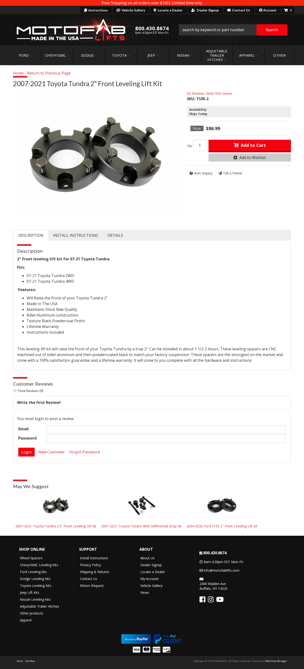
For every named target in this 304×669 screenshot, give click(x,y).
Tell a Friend (232, 173)
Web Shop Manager (276, 661)
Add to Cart (253, 145)
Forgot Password (84, 452)
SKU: (191, 98)
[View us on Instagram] (211, 600)
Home (18, 73)
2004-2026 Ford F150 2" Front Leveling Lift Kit (221, 526)
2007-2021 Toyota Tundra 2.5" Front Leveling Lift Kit (55, 526)
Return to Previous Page (49, 73)
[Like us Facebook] (202, 600)
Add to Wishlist (252, 157)
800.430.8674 (215, 552)
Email (23, 428)
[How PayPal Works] (136, 638)
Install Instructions (75, 235)
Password (27, 438)
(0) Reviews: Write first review (209, 93)
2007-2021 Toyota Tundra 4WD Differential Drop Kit (141, 526)
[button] (233, 29)
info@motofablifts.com (221, 570)
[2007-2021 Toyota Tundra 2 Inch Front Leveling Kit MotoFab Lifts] (96, 155)
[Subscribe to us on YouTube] (220, 600)
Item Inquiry (203, 173)
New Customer (51, 452)
